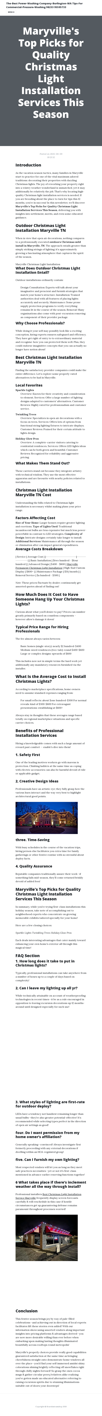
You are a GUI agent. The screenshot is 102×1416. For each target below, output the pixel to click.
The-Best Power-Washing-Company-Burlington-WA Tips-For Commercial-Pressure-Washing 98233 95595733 (44, 5)
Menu (10, 12)
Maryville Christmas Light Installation (38, 264)
